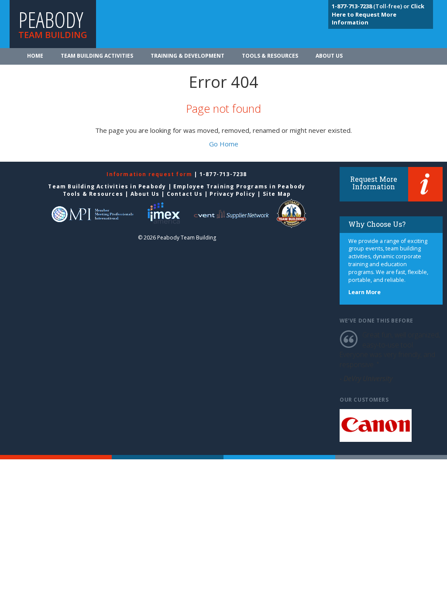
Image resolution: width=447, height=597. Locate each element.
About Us (329, 55)
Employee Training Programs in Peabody (239, 186)
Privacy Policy (232, 194)
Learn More (364, 292)
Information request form (150, 174)
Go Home (223, 143)
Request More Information (373, 183)
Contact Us (185, 194)
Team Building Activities (97, 55)
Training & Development (187, 55)
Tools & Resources (270, 55)
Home (35, 55)
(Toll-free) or (371, 6)
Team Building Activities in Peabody (107, 186)
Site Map (277, 194)
